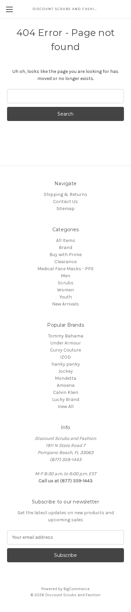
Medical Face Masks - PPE (65, 269)
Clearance (65, 261)
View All (66, 406)
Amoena (66, 385)
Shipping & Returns (65, 194)
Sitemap (65, 208)
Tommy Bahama (65, 336)
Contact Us (65, 201)
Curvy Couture (65, 350)
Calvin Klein (65, 392)
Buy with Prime (65, 254)
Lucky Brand (65, 399)
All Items (65, 240)
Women (65, 290)
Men (65, 276)
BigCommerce (76, 588)
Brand (65, 247)
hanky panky (65, 364)
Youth (65, 297)
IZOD (65, 357)
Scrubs (66, 283)
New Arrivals (65, 304)
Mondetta (65, 378)
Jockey (65, 371)
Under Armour (65, 343)
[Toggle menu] (9, 9)
